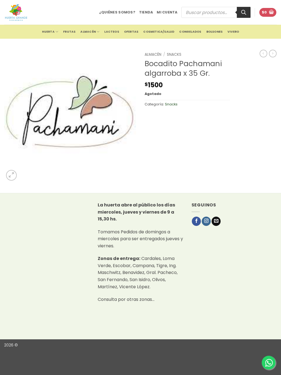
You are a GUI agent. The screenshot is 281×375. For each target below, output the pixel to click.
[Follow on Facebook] (196, 221)
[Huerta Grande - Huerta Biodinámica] (16, 12)
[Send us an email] (216, 221)
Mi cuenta (167, 12)
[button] (268, 12)
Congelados (190, 32)
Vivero (233, 32)
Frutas (69, 32)
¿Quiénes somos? (117, 12)
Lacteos (111, 32)
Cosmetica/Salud (158, 32)
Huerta (48, 32)
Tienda (146, 12)
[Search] (244, 12)
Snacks (174, 54)
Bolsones (214, 32)
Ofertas (131, 32)
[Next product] (263, 53)
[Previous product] (273, 53)
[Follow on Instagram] (206, 221)
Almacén (87, 32)
